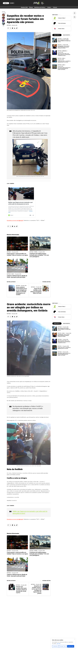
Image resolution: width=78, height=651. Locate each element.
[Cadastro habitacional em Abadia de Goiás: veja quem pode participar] (17, 265)
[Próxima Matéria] (46, 288)
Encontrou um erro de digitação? (15, 220)
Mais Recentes (66, 35)
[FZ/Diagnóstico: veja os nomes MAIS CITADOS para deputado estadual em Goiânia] (54, 335)
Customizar (55, 646)
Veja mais (58, 643)
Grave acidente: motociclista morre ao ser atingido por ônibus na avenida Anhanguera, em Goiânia (21, 291)
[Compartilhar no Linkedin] (15, 28)
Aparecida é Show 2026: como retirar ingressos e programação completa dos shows (64, 54)
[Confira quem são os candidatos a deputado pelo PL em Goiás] (54, 60)
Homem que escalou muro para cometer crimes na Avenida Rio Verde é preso (21, 590)
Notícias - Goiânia (33, 252)
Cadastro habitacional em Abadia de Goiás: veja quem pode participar (17, 276)
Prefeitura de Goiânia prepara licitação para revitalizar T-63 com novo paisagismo (39, 255)
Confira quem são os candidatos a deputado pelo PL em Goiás (64, 62)
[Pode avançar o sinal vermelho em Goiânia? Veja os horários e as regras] (17, 243)
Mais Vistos (57, 35)
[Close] (74, 639)
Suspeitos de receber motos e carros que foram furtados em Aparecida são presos (36, 589)
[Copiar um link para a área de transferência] (17, 28)
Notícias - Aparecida (62, 51)
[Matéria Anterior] (12, 288)
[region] (63, 643)
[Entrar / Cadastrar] (74, 13)
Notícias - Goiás (10, 274)
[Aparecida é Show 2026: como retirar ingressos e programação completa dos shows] (54, 341)
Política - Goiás (61, 58)
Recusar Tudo (63, 646)
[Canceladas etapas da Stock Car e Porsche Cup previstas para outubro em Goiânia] (54, 66)
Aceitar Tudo (70, 646)
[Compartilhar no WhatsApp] (12, 28)
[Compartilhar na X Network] (10, 28)
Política (59, 44)
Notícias (9, 25)
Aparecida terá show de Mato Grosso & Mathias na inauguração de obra (64, 40)
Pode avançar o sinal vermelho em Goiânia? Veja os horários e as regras (17, 254)
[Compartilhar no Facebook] (8, 28)
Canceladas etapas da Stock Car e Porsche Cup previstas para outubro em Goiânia (64, 68)
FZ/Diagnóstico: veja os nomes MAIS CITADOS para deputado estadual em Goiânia (63, 47)
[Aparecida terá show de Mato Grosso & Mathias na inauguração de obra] (54, 40)
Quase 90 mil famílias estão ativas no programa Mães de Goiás (35, 291)
